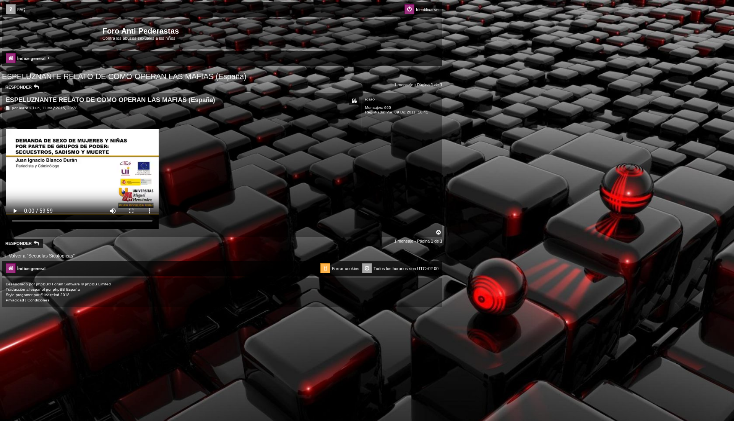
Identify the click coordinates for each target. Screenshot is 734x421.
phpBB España (66, 289)
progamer (24, 295)
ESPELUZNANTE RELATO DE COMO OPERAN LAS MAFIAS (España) (124, 76)
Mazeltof (51, 295)
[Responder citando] (354, 101)
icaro (370, 99)
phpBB (42, 284)
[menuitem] (16, 9)
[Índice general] (53, 33)
